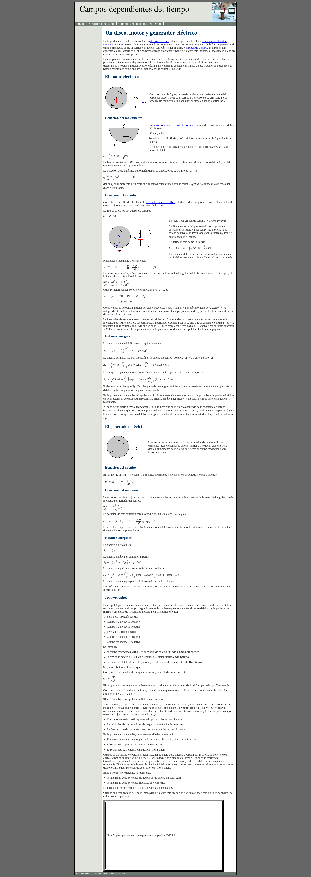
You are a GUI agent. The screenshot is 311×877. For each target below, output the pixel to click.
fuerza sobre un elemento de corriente (173, 125)
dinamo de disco (159, 41)
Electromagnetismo (102, 23)
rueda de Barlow (197, 47)
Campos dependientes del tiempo (140, 23)
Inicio (80, 23)
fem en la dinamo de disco (160, 202)
